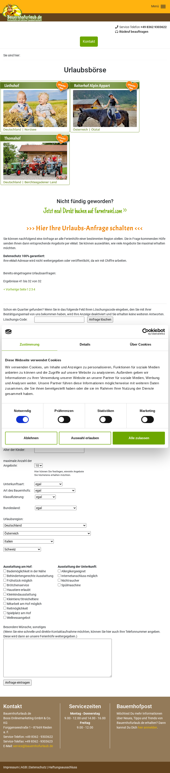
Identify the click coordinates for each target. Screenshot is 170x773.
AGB (24, 767)
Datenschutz (37, 767)
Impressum (11, 767)
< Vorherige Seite (15, 289)
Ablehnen (31, 438)
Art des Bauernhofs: (17, 490)
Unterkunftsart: (13, 484)
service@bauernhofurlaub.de (33, 746)
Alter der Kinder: (14, 450)
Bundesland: (11, 508)
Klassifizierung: (13, 497)
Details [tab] (85, 344)
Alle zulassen (139, 438)
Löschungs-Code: (15, 319)
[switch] (64, 419)
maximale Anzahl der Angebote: (17, 463)
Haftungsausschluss (62, 767)
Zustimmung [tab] (29, 344)
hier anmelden (147, 727)
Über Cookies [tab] (140, 344)
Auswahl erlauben (85, 438)
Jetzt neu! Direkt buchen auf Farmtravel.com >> (85, 211)
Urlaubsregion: (13, 519)
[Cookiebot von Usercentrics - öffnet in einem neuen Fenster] (145, 331)
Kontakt (89, 41)
